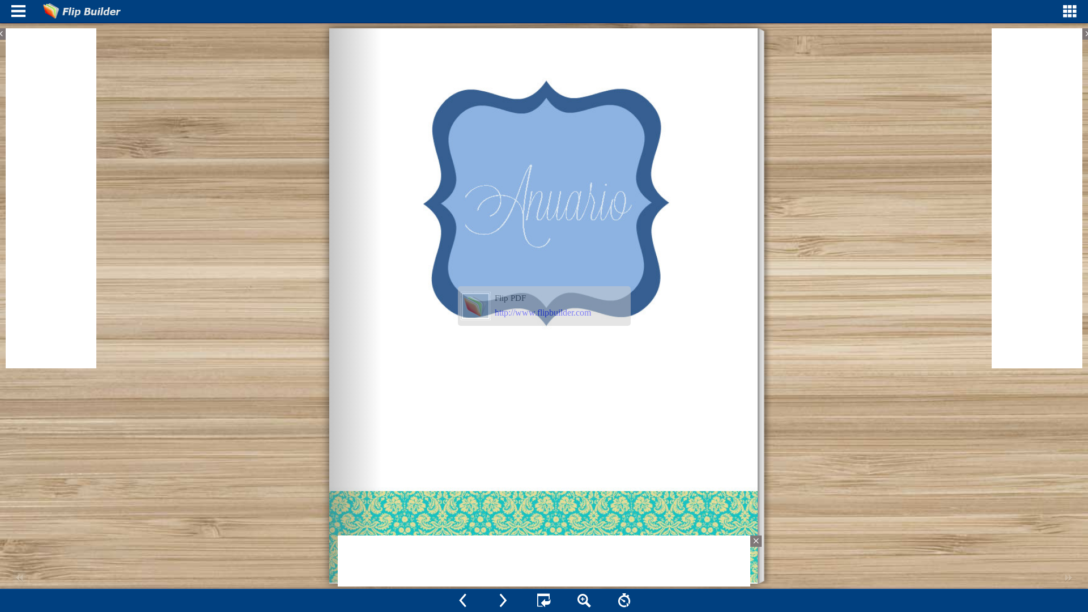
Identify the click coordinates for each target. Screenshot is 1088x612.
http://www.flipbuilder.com (543, 312)
